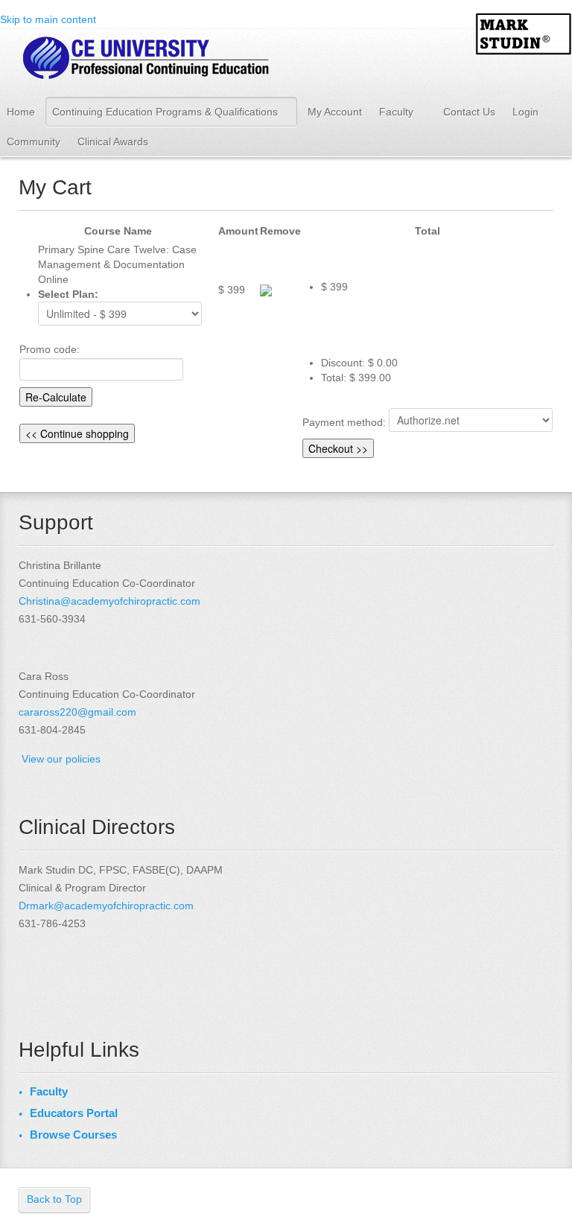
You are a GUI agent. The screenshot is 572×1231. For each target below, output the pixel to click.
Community (33, 141)
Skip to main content (48, 19)
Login (525, 112)
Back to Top (54, 1199)
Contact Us (469, 112)
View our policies (61, 759)
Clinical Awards (112, 141)
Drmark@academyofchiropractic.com (106, 906)
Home (21, 112)
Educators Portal (74, 1113)
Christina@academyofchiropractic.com (109, 601)
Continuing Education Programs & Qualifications (165, 112)
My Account (335, 112)
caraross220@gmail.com (77, 712)
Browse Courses (73, 1134)
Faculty (396, 112)
